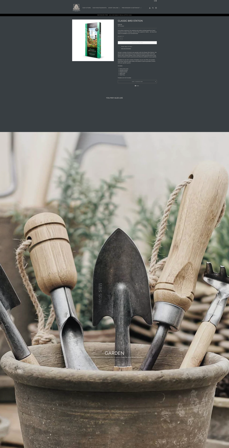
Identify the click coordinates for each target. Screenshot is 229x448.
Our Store (87, 7)
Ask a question (137, 81)
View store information (126, 48)
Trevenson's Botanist (131, 7)
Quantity (121, 36)
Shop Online (113, 7)
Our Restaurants (100, 7)
